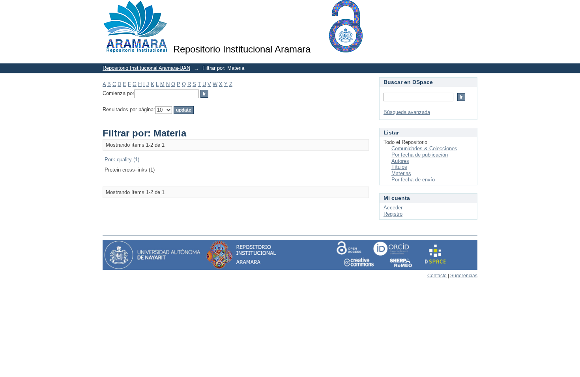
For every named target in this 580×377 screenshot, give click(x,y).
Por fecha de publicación (419, 155)
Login (471, 10)
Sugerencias (463, 275)
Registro (393, 214)
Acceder (393, 208)
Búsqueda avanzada (407, 112)
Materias (401, 173)
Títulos (399, 167)
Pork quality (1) (122, 159)
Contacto (437, 275)
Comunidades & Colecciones (424, 148)
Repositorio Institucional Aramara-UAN (146, 68)
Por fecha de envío (413, 180)
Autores (400, 161)
